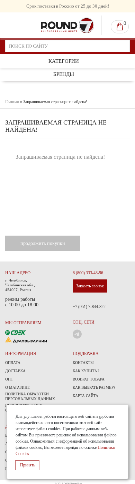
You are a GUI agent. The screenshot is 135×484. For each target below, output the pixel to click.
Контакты (83, 362)
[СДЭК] (15, 332)
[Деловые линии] (26, 339)
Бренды (63, 74)
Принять (27, 465)
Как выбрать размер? (94, 387)
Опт (9, 379)
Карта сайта (85, 396)
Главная (12, 101)
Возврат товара (89, 379)
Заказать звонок (90, 286)
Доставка (15, 371)
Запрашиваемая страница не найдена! (55, 101)
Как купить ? (86, 371)
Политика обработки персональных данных (30, 396)
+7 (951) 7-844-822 (89, 306)
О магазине (17, 387)
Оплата (12, 362)
